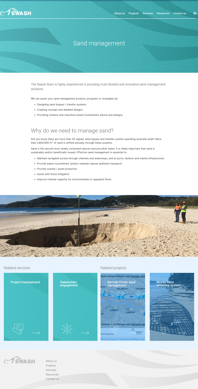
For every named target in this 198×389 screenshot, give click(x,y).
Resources (163, 13)
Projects (134, 13)
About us (119, 13)
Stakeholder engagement (69, 283)
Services (148, 13)
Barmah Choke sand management (122, 283)
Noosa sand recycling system (169, 283)
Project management (25, 282)
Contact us (180, 13)
